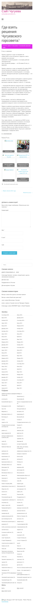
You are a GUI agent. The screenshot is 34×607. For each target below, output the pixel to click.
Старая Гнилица (21, 537)
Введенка (4, 411)
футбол (19, 564)
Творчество (19, 551)
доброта (4, 430)
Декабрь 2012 (5, 361)
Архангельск (20, 396)
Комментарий (5, 210)
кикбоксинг (4, 451)
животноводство (5, 433)
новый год (19, 483)
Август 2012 (4, 366)
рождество (19, 521)
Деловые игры (8, 151)
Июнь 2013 (4, 353)
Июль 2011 (19, 382)
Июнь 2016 (19, 315)
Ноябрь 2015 (5, 320)
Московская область (6, 472)
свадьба (19, 529)
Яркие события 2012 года (9, 191)
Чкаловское (4, 570)
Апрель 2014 (5, 339)
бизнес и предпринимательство (24, 401)
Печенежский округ (6, 497)
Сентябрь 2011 (20, 380)
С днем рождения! (21, 524)
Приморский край (6, 508)
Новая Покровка (21, 478)
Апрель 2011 (5, 388)
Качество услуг (27, 192)
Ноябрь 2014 (20, 328)
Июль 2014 (19, 334)
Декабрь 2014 (5, 328)
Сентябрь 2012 (20, 363)
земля (3, 441)
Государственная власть (23, 422)
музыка (3, 475)
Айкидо (18, 393)
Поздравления (20, 497)
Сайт (3, 245)
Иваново (4, 444)
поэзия (18, 502)
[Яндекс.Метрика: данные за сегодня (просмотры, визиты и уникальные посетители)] (6, 600)
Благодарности (5, 406)
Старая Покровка (6, 540)
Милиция (4, 470)
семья (18, 532)
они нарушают (20, 489)
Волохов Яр (20, 417)
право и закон (5, 505)
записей (20, 588)
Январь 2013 (20, 358)
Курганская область (6, 462)
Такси (18, 545)
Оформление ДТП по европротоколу (23, 165)
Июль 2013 (19, 350)
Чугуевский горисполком (7, 577)
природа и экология (21, 508)
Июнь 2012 (4, 369)
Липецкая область (6, 464)
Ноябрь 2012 (20, 361)
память (18, 491)
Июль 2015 (19, 323)
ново (18, 480)
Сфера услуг (5, 545)
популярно (4, 502)
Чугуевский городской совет (11, 184)
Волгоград (4, 417)
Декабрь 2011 (5, 377)
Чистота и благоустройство (23, 567)
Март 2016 (4, 317)
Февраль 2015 (20, 325)
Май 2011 (19, 385)
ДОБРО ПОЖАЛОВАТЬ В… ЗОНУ (10, 272)
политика (19, 499)
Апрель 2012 (5, 372)
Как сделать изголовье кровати (18, 294)
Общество (4, 489)
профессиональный (6, 516)
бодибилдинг (20, 406)
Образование (20, 486)
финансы (4, 564)
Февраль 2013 (5, 358)
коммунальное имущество (23, 451)
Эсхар (18, 582)
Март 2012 (19, 372)
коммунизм (4, 453)
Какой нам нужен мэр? (15, 297)
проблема (4, 510)
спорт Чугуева (5, 537)
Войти (3, 588)
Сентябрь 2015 (20, 320)
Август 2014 (4, 334)
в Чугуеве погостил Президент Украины (19, 303)
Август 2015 (4, 323)
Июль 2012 (19, 366)
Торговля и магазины (6, 559)
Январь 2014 (20, 342)
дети (18, 427)
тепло (3, 556)
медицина (19, 467)
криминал (4, 459)
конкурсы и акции (21, 453)
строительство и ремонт (7, 543)
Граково (19, 425)
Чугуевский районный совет (8, 582)
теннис (18, 554)
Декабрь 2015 (20, 317)
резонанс (19, 518)
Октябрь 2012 (5, 363)
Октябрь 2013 (5, 347)
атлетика (4, 399)
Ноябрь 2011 (20, 377)
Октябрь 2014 (5, 331)
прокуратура (5, 513)
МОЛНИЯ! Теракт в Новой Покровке (21, 306)
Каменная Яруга (5, 446)
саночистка (4, 529)
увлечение (19, 562)
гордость (4, 422)
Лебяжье (19, 462)
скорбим (4, 535)
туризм (3, 562)
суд (18, 543)
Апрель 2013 (5, 355)
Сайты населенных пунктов (8, 527)
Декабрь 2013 (5, 344)
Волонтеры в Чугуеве (14, 300)
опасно (3, 491)
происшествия (20, 510)
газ (2, 419)
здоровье (19, 438)
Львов (18, 464)
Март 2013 (19, 355)
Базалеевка (20, 399)
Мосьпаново (20, 472)
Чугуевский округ (5, 580)
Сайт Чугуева (11, 11)
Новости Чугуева (5, 483)
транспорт (19, 559)
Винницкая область (6, 414)
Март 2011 (19, 388)
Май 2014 (19, 336)
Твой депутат (20, 548)
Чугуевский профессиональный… (23, 179)
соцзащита (19, 535)
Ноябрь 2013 (20, 344)
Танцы (3, 548)
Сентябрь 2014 (20, 331)
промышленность (21, 513)
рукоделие (4, 524)
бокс (3, 408)
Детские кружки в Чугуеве (9, 165)
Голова (18, 419)
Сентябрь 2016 (5, 315)
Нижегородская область (22, 475)
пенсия (3, 494)
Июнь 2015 (4, 325)
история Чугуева (21, 444)
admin (9, 45)
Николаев (4, 478)
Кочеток (19, 456)
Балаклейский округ (6, 401)
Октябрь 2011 (5, 380)
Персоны (19, 494)
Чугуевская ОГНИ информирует (9, 573)
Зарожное (19, 436)
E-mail (3, 237)
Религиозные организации (8, 521)
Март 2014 (19, 339)
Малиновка (4, 467)
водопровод (20, 414)
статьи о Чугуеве (21, 540)
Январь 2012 (20, 374)
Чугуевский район (21, 580)
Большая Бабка (20, 408)
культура (19, 459)
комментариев (6, 591)
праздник (19, 505)
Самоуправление (21, 527)
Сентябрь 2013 (20, 347)
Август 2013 (4, 350)
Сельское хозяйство (6, 532)
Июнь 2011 (4, 385)
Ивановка (19, 441)
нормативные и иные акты (8, 486)
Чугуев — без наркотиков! (23, 570)
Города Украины (8, 180)
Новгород (4, 480)
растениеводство (6, 518)
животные (19, 433)
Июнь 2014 (4, 336)
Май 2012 (19, 369)
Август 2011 (4, 382)
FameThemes (5, 601)
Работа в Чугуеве (21, 516)
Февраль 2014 (5, 342)
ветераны (19, 411)
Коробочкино (5, 456)
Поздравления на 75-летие (8, 282)
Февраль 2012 (5, 374)
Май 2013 (19, 353)
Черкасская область (6, 567)
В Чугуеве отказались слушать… (23, 150)
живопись (19, 430)
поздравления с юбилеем (8, 499)
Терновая (19, 556)
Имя (3, 230)
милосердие (20, 470)
